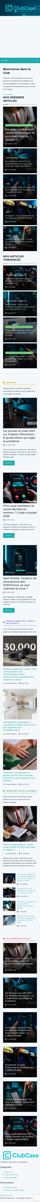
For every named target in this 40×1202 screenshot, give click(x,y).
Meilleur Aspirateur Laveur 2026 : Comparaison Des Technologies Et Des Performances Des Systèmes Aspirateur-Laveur (20, 674)
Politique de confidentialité (14, 1190)
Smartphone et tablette (16, 158)
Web (8, 184)
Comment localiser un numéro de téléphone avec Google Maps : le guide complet (20, 189)
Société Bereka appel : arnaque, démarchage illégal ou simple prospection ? (19, 358)
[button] (37, 60)
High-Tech (9, 1172)
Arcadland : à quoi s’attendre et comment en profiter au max (19, 217)
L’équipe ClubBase (11, 683)
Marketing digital (11, 1177)
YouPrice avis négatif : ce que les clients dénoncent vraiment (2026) (19, 241)
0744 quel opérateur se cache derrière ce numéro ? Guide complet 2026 (19, 280)
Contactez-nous (6, 1195)
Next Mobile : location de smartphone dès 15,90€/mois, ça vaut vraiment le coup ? (20, 306)
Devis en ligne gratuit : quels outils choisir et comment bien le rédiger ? (20, 134)
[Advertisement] (20, 37)
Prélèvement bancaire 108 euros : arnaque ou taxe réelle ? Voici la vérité (20, 332)
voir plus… (9, 463)
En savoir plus (8, 94)
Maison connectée (11, 1175)
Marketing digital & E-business (19, 125)
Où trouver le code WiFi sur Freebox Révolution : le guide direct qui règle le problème (18, 163)
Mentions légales (11, 1187)
